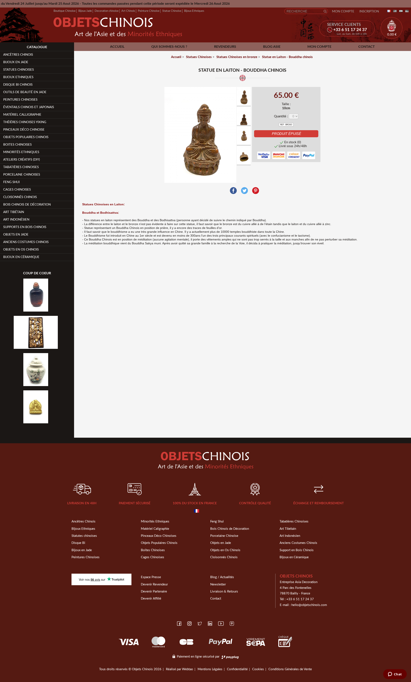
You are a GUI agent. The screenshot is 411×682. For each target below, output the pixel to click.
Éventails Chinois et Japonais (28, 107)
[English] (394, 11)
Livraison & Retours (224, 591)
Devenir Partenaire (154, 591)
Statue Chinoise (171, 10)
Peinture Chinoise (148, 10)
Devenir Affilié (151, 598)
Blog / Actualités (222, 577)
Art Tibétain (13, 212)
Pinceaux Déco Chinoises (158, 535)
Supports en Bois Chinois (24, 227)
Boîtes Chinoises (153, 550)
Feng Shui (11, 182)
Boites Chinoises (17, 144)
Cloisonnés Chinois (20, 197)
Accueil (117, 46)
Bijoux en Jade (15, 62)
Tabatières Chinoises (21, 167)
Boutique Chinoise (65, 10)
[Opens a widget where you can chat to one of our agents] (395, 674)
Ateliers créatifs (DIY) (21, 159)
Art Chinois (128, 10)
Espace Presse (151, 577)
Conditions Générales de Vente (290, 669)
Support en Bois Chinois (297, 550)
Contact (366, 46)
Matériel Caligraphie (155, 528)
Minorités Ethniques (21, 152)
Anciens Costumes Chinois (26, 242)
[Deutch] (406, 11)
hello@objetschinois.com (309, 605)
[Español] (400, 11)
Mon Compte (343, 11)
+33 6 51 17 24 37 (300, 599)
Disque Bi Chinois (18, 84)
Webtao (187, 669)
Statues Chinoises (18, 69)
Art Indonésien (16, 219)
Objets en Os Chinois (21, 249)
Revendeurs (225, 46)
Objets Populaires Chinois (25, 137)
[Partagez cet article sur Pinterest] (255, 190)
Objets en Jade (15, 234)
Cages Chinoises (17, 189)
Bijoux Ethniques (194, 10)
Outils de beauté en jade (24, 92)
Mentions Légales (210, 669)
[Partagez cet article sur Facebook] (233, 190)
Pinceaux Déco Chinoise (24, 129)
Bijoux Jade (85, 10)
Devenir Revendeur (154, 584)
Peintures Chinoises (20, 99)
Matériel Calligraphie (22, 114)
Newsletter (218, 584)
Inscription (369, 11)
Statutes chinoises (84, 535)
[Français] (388, 11)
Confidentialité (237, 669)
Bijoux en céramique (21, 257)
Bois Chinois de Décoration (27, 204)
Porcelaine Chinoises (21, 174)
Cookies (258, 669)
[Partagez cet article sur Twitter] (244, 190)
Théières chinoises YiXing (24, 122)
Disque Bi (78, 543)
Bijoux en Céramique (294, 557)
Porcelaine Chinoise (224, 535)
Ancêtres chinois (18, 54)
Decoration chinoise (107, 10)
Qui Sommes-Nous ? (169, 46)
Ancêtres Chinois (83, 521)
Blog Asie (271, 46)
